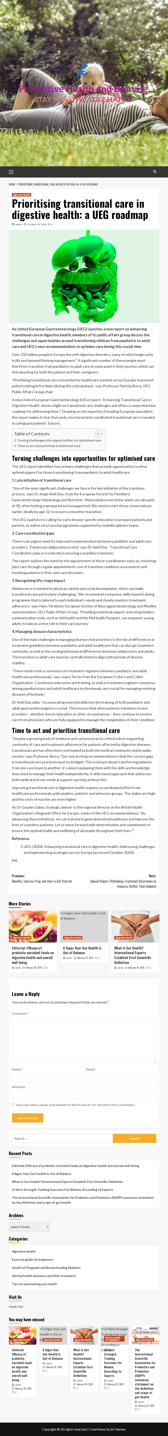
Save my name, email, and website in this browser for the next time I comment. (75, 1105)
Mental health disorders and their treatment (44, 1276)
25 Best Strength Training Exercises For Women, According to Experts (62, 1189)
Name (17, 1069)
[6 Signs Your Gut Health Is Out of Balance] (84, 927)
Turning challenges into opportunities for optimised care (59, 440)
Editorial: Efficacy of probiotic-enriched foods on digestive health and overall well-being (33, 955)
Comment (20, 1013)
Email (91, 1069)
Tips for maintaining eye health (34, 1284)
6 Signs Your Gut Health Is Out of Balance (82, 950)
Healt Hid (16, 1306)
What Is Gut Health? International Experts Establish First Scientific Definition (132, 955)
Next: (123, 881)
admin (18, 224)
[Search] (154, 171)
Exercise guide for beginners (32, 1259)
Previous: (42, 878)
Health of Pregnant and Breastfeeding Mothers (46, 1267)
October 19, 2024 (37, 224)
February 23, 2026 (115, 1384)
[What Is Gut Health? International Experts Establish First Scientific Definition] (135, 927)
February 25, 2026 (85, 957)
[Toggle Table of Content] (96, 433)
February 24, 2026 (136, 967)
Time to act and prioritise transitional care (48, 446)
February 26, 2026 (34, 967)
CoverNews (97, 1429)
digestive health (21, 194)
